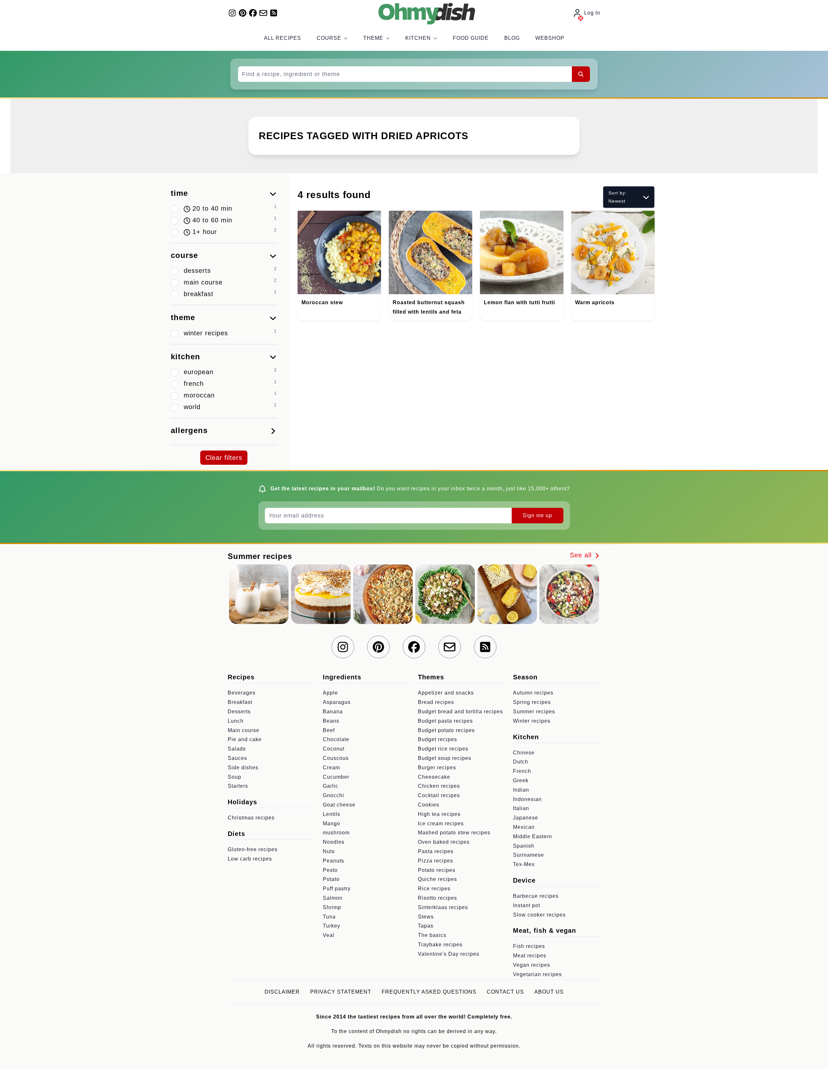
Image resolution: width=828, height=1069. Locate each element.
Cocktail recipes (439, 795)
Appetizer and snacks (446, 693)
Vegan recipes (531, 965)
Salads (237, 749)
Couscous (336, 758)
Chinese (524, 752)
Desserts (239, 711)
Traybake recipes (440, 944)
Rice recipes (434, 888)
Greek (520, 780)
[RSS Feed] (273, 12)
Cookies (428, 804)
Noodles (333, 842)
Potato (331, 879)
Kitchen (418, 38)
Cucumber (336, 777)
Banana (333, 711)
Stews (426, 916)
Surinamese (528, 855)
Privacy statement (340, 992)
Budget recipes (437, 739)
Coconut (333, 749)
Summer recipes (534, 711)
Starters (238, 786)
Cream (331, 767)
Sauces (237, 758)
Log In (592, 13)
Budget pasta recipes (445, 721)
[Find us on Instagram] (232, 12)
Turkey (331, 926)
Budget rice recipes (443, 749)
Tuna (329, 916)
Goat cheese (339, 804)
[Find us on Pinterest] (242, 12)
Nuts (329, 851)
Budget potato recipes (446, 730)
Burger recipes (437, 767)
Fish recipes (529, 946)
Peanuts (333, 860)
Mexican (524, 827)
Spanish (523, 846)
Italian (521, 808)
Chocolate (336, 739)
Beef (329, 730)
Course (329, 38)
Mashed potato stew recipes (454, 832)
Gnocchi (333, 795)
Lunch (236, 721)
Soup (234, 777)
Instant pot (526, 905)
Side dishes (243, 767)
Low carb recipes (250, 859)
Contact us (505, 992)
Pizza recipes (435, 860)
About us (549, 992)
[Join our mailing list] (263, 12)
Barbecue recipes (536, 896)
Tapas (425, 926)
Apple (330, 693)
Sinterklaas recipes (443, 907)
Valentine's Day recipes (448, 954)
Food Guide (471, 38)
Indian (521, 790)
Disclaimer (282, 992)
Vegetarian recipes (537, 974)
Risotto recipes (437, 898)
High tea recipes (439, 814)
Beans (331, 721)
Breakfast (240, 702)
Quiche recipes (437, 879)
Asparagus (337, 702)
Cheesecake (434, 777)
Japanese (525, 817)
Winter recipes (531, 721)
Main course (243, 730)
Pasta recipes (435, 851)
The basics (432, 935)
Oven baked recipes (444, 842)
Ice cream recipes (441, 823)
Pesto (330, 870)
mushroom (336, 832)
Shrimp (332, 907)
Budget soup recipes (444, 758)
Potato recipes (436, 870)
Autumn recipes (533, 693)
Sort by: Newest (617, 197)
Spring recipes (532, 702)
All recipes (282, 38)
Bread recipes (436, 702)
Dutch (520, 761)
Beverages (242, 693)
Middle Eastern (532, 836)
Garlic (330, 786)
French (522, 771)
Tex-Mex (524, 864)
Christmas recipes (251, 817)
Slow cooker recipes (539, 915)
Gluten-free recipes (253, 849)
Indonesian (527, 799)
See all (582, 555)
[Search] (581, 74)
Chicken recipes (439, 786)
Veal (328, 935)
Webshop (549, 38)
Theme (373, 38)
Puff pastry (337, 888)
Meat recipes (529, 955)
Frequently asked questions (429, 992)
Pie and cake (245, 739)
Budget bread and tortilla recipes (460, 711)
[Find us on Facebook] (252, 12)
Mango (331, 823)
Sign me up (537, 515)
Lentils (331, 814)
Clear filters (223, 457)
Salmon (333, 898)
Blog (512, 38)
